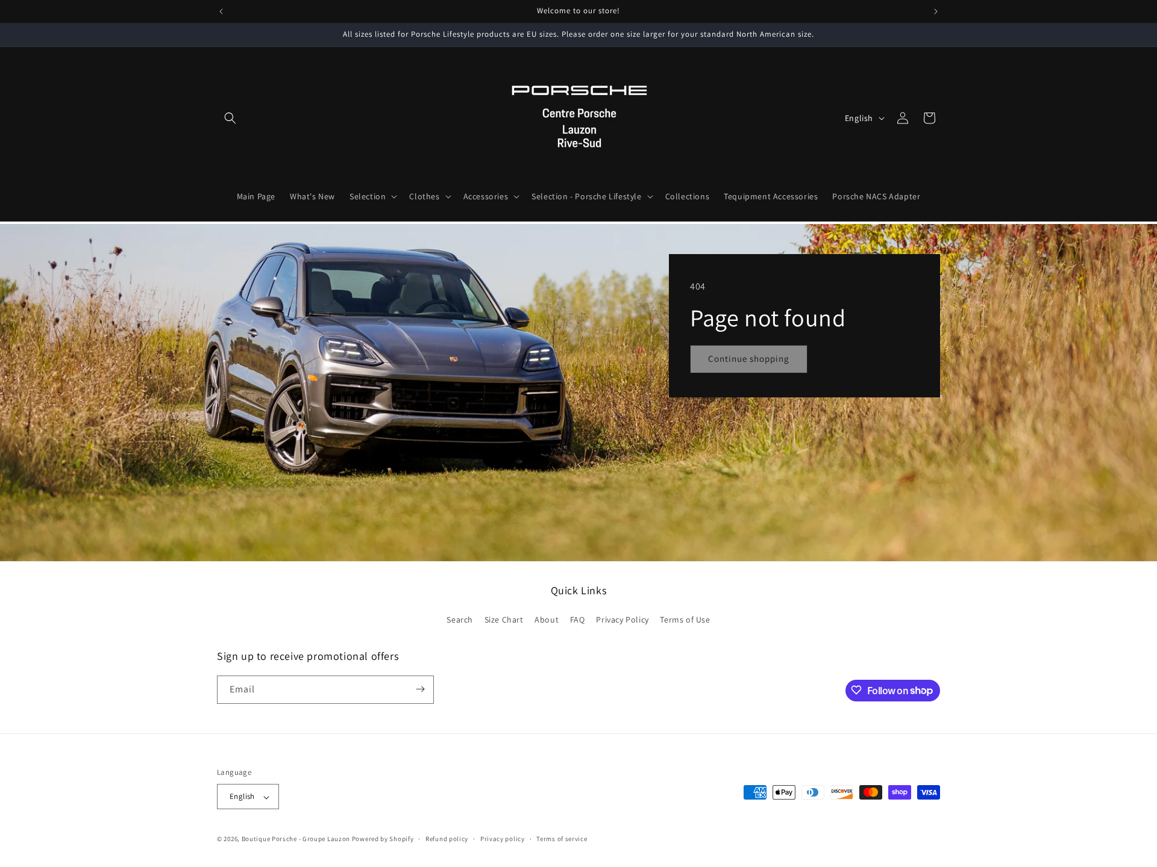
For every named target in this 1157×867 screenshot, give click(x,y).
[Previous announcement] (221, 11)
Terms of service (561, 838)
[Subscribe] (420, 689)
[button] (230, 118)
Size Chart (504, 620)
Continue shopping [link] (748, 358)
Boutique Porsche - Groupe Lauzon (296, 839)
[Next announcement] (936, 11)
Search (460, 620)
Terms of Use (685, 620)
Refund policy (446, 838)
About (547, 620)
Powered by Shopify (383, 839)
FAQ (577, 620)
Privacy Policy (622, 620)
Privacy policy (502, 838)
